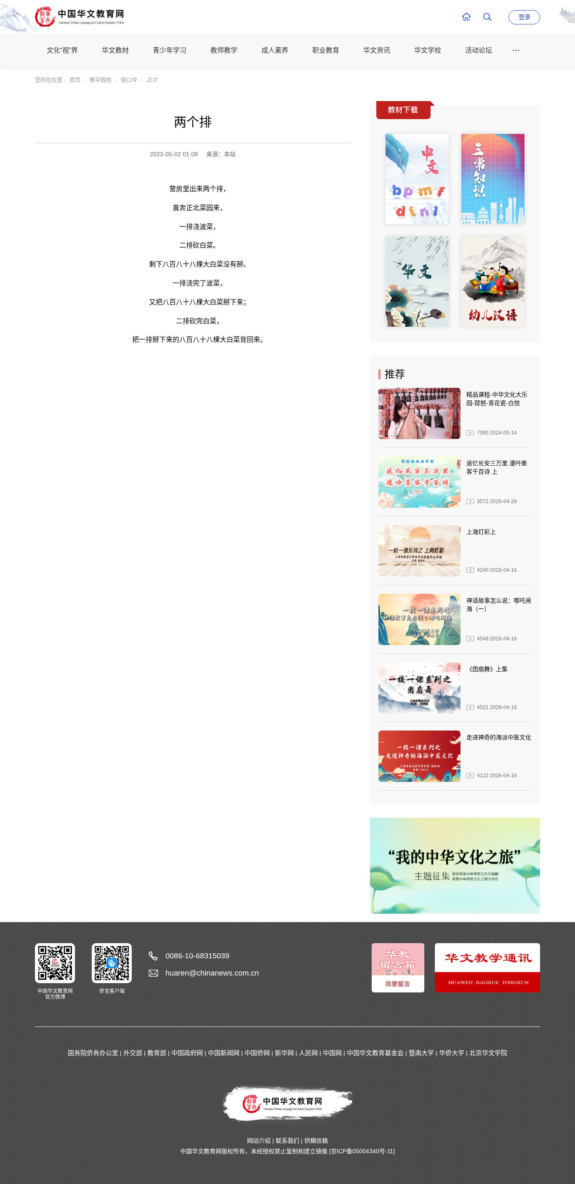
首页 (74, 80)
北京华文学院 (488, 1052)
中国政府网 (187, 1052)
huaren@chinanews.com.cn (212, 973)
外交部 (132, 1052)
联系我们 (287, 1140)
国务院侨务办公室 (93, 1052)
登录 (524, 16)
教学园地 (101, 80)
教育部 (156, 1052)
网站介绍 (259, 1140)
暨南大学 (421, 1052)
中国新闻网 (224, 1052)
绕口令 (129, 80)
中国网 (332, 1052)
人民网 (308, 1052)
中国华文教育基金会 (375, 1052)
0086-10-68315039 (197, 956)
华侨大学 (451, 1052)
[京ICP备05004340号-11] (362, 1151)
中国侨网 (257, 1052)
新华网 (284, 1052)
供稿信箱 (316, 1140)
